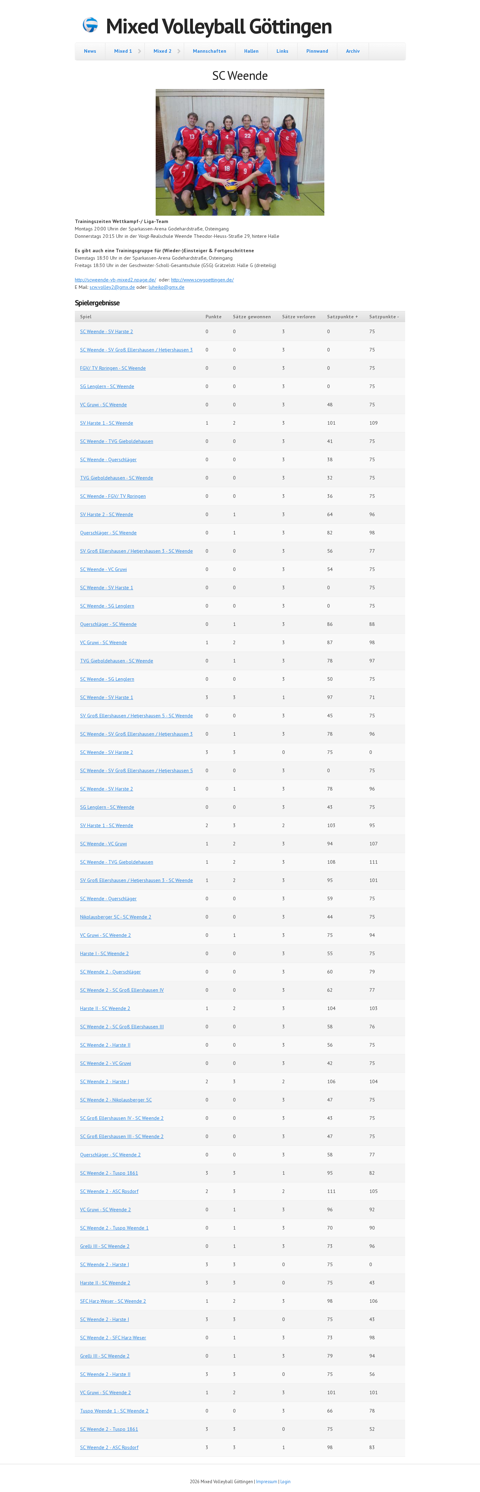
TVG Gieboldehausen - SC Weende (116, 478)
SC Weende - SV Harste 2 (106, 331)
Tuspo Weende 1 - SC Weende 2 (114, 1411)
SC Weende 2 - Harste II (105, 1045)
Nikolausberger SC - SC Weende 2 (115, 917)
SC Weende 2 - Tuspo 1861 (109, 1173)
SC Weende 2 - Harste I (104, 1081)
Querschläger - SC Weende (108, 532)
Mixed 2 (162, 51)
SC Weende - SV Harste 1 (106, 587)
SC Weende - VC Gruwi (103, 569)
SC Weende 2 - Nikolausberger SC (116, 1100)
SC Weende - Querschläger (108, 459)
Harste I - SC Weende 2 (104, 953)
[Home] (90, 25)
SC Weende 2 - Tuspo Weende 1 (114, 1228)
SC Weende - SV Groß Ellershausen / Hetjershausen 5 (136, 770)
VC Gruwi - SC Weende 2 (105, 935)
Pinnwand (317, 51)
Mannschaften (209, 51)
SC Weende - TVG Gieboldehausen (116, 441)
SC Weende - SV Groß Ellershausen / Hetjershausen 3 (136, 350)
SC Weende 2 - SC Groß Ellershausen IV (122, 990)
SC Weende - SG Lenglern (107, 606)
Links (282, 51)
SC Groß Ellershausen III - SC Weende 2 (122, 1136)
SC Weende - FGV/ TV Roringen (113, 496)
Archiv (353, 51)
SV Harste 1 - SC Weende (106, 423)
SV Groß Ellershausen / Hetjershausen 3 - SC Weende (136, 551)
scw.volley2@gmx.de (112, 287)
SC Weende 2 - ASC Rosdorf (109, 1191)
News (90, 51)
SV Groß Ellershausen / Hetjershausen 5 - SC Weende (136, 715)
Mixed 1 (123, 51)
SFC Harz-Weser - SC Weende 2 (113, 1301)
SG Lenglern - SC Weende (107, 386)
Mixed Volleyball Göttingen (219, 25)
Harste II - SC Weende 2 (105, 1008)
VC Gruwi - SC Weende (103, 404)
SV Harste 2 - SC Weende (106, 514)
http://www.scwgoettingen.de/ (202, 280)
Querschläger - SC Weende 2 (110, 1154)
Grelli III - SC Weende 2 (105, 1246)
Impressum (266, 1481)
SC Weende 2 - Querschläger (110, 972)
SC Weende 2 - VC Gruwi (105, 1063)
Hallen (251, 51)
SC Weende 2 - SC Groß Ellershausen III (122, 1026)
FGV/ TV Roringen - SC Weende (113, 368)
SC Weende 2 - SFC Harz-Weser (113, 1337)
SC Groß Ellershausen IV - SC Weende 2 (122, 1118)
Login (285, 1481)
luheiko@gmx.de (166, 287)
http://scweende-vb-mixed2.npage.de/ (115, 280)
